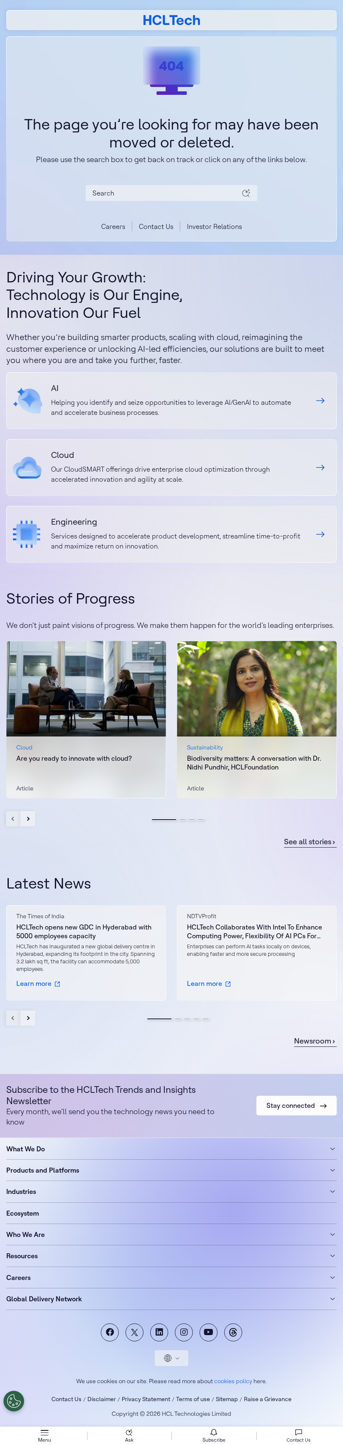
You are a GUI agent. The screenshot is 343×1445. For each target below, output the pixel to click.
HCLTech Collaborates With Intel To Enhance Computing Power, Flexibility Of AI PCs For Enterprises (254, 931)
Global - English (171, 1358)
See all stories (307, 841)
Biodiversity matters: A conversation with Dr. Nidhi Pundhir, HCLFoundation (254, 762)
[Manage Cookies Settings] (13, 1401)
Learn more (33, 983)
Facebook (110, 1332)
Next (27, 818)
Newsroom (312, 1041)
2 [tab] (182, 819)
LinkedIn (159, 1332)
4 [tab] (200, 819)
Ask (129, 1440)
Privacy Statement (146, 1399)
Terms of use (193, 1399)
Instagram (184, 1332)
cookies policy (233, 1381)
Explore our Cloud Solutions (171, 467)
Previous (13, 818)
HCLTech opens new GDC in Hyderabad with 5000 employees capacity (83, 931)
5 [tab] (205, 1019)
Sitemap (227, 1399)
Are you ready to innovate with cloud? (74, 758)
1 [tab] (164, 819)
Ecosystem (22, 1213)
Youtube (209, 1332)
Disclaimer (101, 1399)
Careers (113, 226)
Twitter (134, 1332)
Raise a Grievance (268, 1399)
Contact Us (156, 226)
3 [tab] (191, 819)
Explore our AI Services (171, 400)
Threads (233, 1332)
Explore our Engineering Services (171, 534)
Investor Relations (214, 226)
